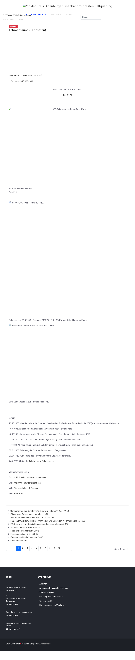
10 (59, 548)
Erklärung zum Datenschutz (51, 597)
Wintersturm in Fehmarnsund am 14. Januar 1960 (32, 517)
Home (5, 15)
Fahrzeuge (56, 15)
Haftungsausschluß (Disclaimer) (52, 605)
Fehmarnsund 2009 (19, 540)
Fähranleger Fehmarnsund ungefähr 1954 (29, 514)
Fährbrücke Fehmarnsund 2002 (24, 531)
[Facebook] (118, 14)
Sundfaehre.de (45, 644)
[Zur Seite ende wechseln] (69, 548)
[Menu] (129, 17)
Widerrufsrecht (45, 601)
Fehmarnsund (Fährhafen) (27, 30)
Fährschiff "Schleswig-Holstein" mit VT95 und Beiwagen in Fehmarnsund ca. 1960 (47, 521)
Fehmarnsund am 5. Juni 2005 (24, 534)
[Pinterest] (118, 19)
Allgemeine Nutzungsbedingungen (53, 588)
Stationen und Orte (36, 15)
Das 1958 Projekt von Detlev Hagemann (27, 477)
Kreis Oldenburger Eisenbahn (27, 483)
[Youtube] (123, 19)
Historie (17, 15)
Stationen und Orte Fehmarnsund (25, 527)
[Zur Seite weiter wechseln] (64, 548)
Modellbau (8, 20)
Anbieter (43, 584)
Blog (21, 20)
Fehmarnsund (20, 493)
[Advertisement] (67, 54)
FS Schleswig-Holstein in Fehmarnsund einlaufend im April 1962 (40, 524)
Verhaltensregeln (46, 592)
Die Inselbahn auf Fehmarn (26, 488)
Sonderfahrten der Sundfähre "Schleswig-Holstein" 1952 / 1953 (39, 511)
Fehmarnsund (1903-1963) (32, 75)
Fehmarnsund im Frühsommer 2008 (26, 537)
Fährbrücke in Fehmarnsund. (42, 461)
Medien (69, 15)
